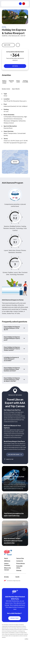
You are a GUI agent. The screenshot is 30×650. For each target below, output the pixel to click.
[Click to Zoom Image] (15, 17)
